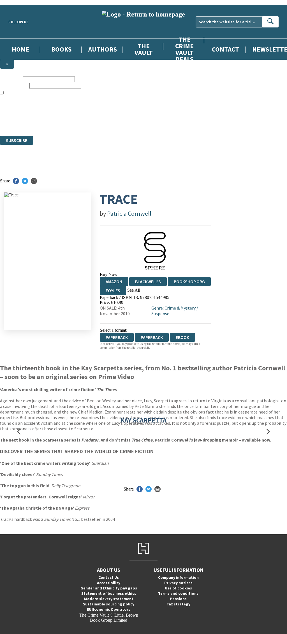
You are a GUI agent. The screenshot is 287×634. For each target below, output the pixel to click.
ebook (182, 337)
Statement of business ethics (108, 593)
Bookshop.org (189, 281)
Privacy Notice (110, 123)
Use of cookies (178, 588)
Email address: (14, 85)
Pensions (178, 598)
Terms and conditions (178, 593)
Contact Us (108, 577)
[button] (19, 431)
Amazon (114, 281)
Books (61, 49)
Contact (225, 49)
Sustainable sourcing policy (108, 604)
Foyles (113, 290)
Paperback (152, 337)
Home (20, 49)
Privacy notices (178, 582)
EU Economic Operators (108, 609)
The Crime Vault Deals (184, 49)
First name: (11, 78)
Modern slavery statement (108, 598)
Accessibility (108, 582)
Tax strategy (178, 604)
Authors (102, 49)
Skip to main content (18, 2)
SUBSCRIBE (16, 140)
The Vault (144, 49)
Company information (178, 577)
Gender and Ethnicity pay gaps (108, 588)
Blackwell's (148, 281)
